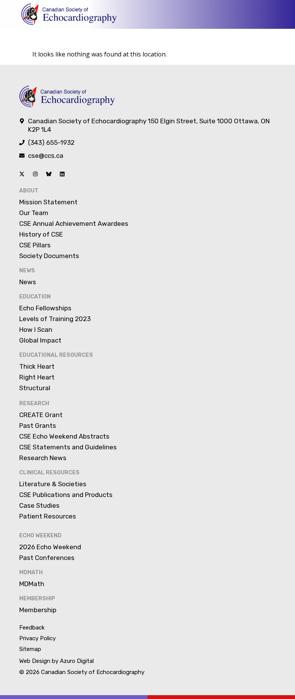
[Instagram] (35, 174)
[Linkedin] (62, 174)
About (28, 190)
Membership (37, 598)
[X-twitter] (22, 174)
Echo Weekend (40, 535)
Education (35, 296)
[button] (281, 39)
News (27, 270)
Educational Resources (56, 355)
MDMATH (31, 572)
